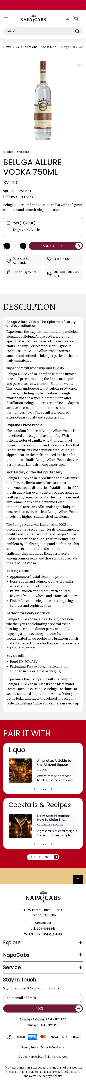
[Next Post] (51, 789)
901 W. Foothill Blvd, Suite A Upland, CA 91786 (43, 912)
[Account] (67, 18)
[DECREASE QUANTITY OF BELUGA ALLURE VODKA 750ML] (7, 246)
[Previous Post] (34, 789)
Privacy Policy (29, 1047)
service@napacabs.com (42, 1072)
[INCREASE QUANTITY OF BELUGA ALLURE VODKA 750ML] (23, 246)
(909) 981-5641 (70, 1072)
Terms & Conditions (52, 1047)
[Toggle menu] (5, 18)
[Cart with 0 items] (78, 18)
